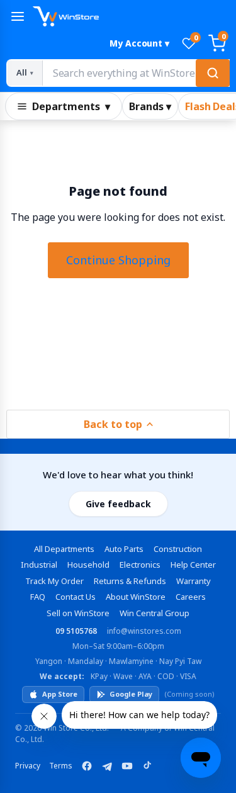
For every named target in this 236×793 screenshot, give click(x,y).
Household (88, 564)
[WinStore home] (131, 16)
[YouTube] (127, 766)
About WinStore (136, 596)
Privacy (27, 765)
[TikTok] (147, 766)
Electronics (140, 564)
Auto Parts (123, 548)
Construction (178, 548)
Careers (191, 596)
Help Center (193, 564)
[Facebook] (87, 766)
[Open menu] (17, 16)
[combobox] (135, 73)
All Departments (64, 548)
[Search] (213, 73)
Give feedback (118, 504)
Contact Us (75, 596)
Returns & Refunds (130, 581)
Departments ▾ (71, 106)
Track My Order (54, 581)
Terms (60, 765)
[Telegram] (107, 766)
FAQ (37, 596)
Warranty (193, 581)
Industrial (39, 564)
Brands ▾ (150, 106)
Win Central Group (154, 613)
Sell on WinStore (78, 613)
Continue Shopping (118, 259)
